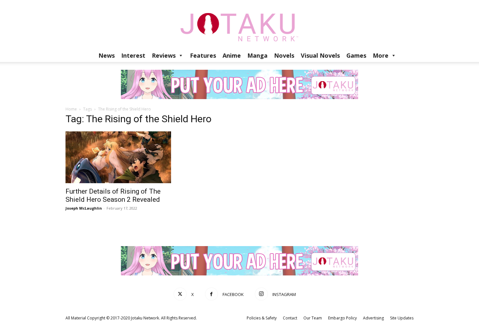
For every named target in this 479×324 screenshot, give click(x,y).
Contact (290, 318)
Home (71, 109)
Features (203, 55)
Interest (133, 55)
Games (356, 55)
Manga (257, 55)
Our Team (312, 318)
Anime (232, 55)
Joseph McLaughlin (83, 208)
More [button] (380, 55)
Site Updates (402, 318)
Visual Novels (320, 55)
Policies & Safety (262, 318)
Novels (284, 55)
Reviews (164, 55)
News (106, 55)
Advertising (373, 318)
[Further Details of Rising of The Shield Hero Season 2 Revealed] (118, 157)
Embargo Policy (342, 318)
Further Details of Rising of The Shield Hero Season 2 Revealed (113, 195)
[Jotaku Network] (239, 24)
